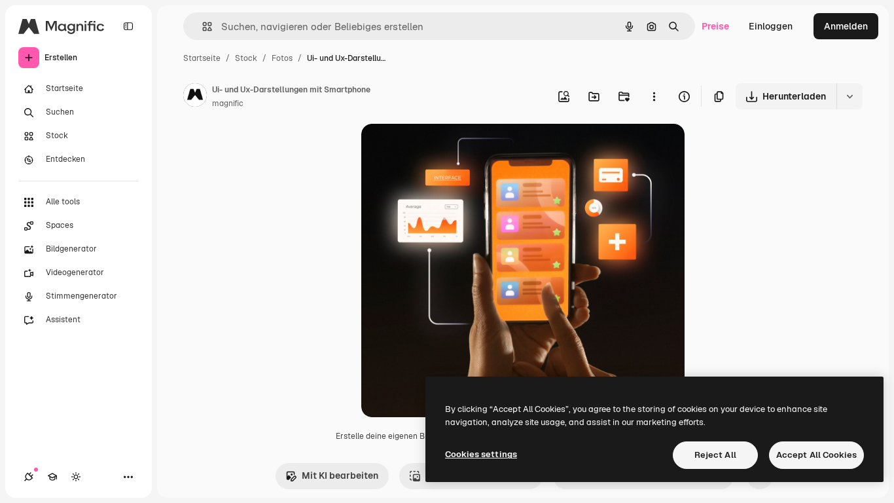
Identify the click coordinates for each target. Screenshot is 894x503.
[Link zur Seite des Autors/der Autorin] (195, 97)
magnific (227, 103)
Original (445, 149)
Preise (715, 26)
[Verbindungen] (28, 476)
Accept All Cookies (816, 454)
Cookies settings (481, 454)
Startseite (202, 58)
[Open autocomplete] (202, 26)
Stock (246, 58)
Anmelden (846, 26)
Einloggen (771, 26)
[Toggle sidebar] (128, 26)
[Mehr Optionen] (654, 96)
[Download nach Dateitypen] (849, 96)
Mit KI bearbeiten (340, 475)
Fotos (282, 58)
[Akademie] (52, 476)
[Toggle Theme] (75, 476)
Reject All (715, 454)
